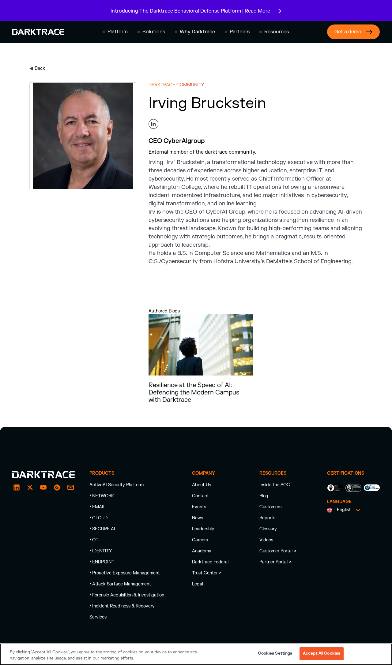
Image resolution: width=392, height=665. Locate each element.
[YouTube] (43, 487)
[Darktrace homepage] (38, 32)
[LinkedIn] (16, 487)
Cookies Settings (275, 653)
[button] (115, 32)
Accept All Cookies (321, 653)
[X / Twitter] (30, 487)
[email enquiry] (70, 487)
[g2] (57, 487)
